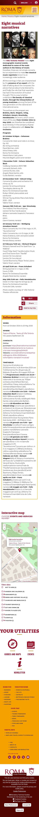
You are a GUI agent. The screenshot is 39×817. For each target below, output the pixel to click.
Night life (7, 702)
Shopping (7, 704)
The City (19, 692)
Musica (10, 16)
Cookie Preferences (19, 774)
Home (4, 16)
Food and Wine (17, 723)
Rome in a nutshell (23, 690)
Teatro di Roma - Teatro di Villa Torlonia (18, 333)
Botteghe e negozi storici (25, 697)
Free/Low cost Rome (19, 721)
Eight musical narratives (16, 539)
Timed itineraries (18, 716)
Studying (7, 694)
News (14, 718)
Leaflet (19, 581)
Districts (19, 694)
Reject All (19, 810)
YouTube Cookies (20, 801)
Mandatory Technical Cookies (20, 795)
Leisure (7, 697)
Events (14, 711)
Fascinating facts (22, 699)
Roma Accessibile (12, 733)
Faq (11, 742)
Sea (13, 726)
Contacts (13, 747)
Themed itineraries (19, 714)
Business (7, 690)
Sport (6, 692)
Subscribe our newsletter (19, 749)
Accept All (26, 805)
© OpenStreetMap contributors (29, 581)
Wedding (7, 699)
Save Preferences (11, 805)
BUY (30, 298)
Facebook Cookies (20, 799)
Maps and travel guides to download (19, 735)
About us (13, 745)
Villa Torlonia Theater (15, 61)
